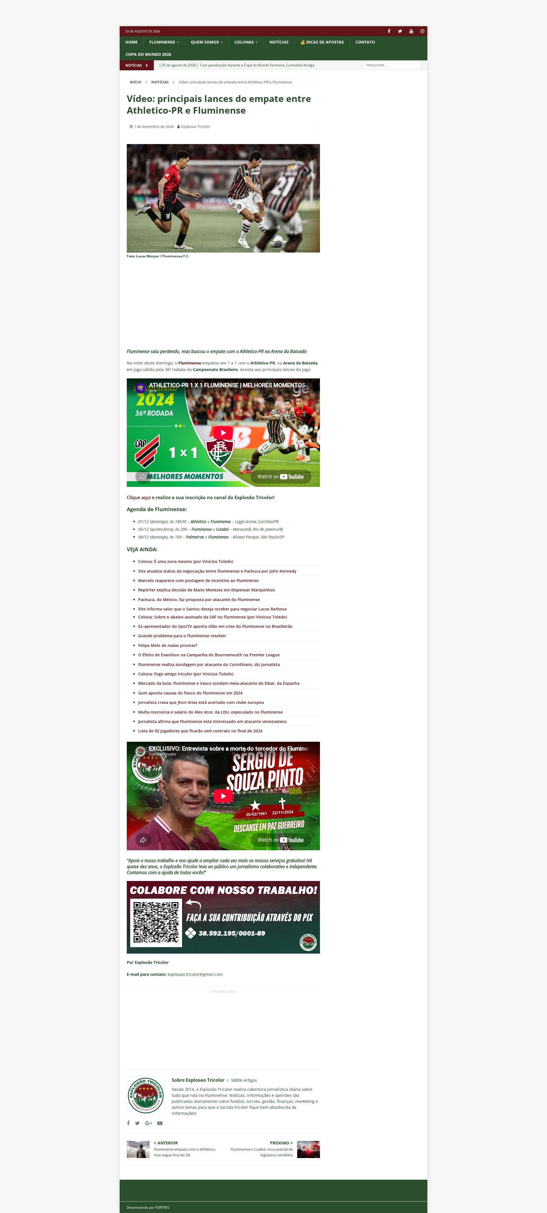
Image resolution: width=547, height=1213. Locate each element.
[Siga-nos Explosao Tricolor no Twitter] (135, 1123)
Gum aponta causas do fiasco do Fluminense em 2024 (190, 693)
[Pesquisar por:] (391, 64)
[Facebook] (389, 31)
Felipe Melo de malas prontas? (167, 645)
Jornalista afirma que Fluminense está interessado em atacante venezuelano (212, 721)
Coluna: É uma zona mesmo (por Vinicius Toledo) (185, 561)
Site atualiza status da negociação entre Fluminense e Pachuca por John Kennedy (217, 571)
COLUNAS (244, 42)
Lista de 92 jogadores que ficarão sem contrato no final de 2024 (200, 730)
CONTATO (365, 42)
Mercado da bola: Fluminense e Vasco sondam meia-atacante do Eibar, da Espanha (218, 683)
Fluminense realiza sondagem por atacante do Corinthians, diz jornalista (209, 664)
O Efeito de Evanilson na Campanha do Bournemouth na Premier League (209, 654)
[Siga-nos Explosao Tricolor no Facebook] (128, 1123)
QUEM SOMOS (205, 42)
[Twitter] (400, 31)
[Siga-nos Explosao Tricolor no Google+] (146, 1123)
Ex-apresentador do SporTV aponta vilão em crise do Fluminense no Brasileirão (215, 626)
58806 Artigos (244, 1080)
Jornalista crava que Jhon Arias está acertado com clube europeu (201, 702)
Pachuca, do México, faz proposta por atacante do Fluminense (199, 599)
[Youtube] (411, 31)
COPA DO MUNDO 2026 (148, 54)
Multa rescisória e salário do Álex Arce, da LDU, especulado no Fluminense (210, 712)
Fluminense (162, 42)
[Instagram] (422, 31)
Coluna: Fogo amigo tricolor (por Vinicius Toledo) (185, 674)
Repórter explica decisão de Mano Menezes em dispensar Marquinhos (206, 590)
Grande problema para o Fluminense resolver (182, 635)
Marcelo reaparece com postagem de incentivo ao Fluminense (198, 580)
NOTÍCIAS (279, 42)
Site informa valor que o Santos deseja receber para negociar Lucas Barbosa (212, 609)
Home (131, 42)
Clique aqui (139, 497)
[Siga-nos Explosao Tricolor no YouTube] (157, 1123)
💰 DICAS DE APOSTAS (322, 42)
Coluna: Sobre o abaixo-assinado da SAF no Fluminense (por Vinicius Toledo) (212, 617)
